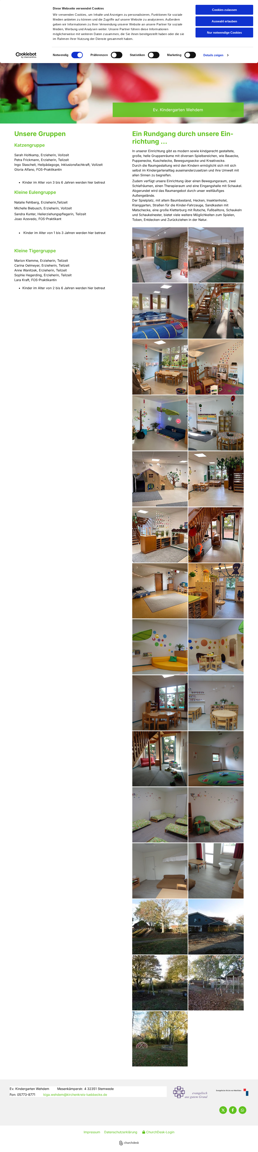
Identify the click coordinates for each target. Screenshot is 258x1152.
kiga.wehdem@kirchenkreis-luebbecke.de (75, 1095)
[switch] (116, 55)
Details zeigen (213, 55)
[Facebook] (233, 1110)
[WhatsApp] (242, 1110)
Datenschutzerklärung (120, 1132)
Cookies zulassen (224, 9)
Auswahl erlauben (224, 21)
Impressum (92, 1132)
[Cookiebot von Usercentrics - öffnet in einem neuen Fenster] (26, 55)
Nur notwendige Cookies (224, 32)
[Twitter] (223, 1110)
